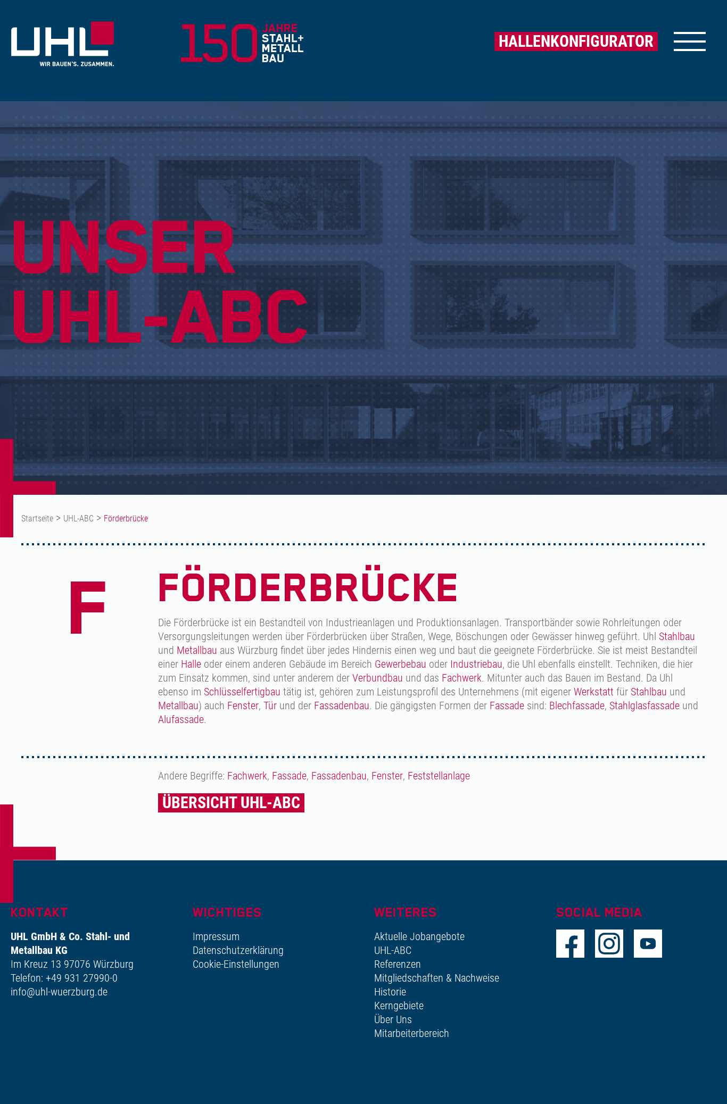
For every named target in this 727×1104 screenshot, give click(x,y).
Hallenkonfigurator (576, 41)
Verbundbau (377, 677)
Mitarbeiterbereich (411, 1033)
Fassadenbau (341, 705)
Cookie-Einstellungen (236, 964)
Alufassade (181, 719)
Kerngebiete (399, 1005)
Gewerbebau (400, 664)
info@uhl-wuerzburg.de (59, 991)
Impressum (216, 936)
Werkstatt (594, 691)
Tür (270, 705)
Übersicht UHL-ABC (231, 802)
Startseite (37, 518)
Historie (390, 991)
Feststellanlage (439, 775)
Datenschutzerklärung (238, 950)
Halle (191, 664)
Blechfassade (577, 705)
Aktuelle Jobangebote (419, 936)
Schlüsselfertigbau (242, 691)
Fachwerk (462, 677)
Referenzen (397, 964)
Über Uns (393, 1019)
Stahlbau (677, 636)
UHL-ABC (78, 518)
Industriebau (476, 664)
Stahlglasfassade (644, 705)
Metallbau (197, 650)
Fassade (507, 705)
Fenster (243, 705)
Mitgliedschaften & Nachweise (436, 978)
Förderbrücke (126, 518)
